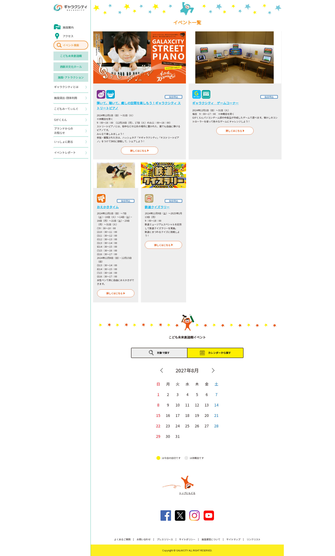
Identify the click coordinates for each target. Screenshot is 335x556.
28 (216, 425)
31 (177, 436)
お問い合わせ (144, 539)
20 (207, 415)
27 (207, 425)
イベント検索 (71, 45)
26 (197, 425)
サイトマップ (233, 539)
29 (158, 436)
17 (177, 415)
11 (187, 404)
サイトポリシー (187, 539)
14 (216, 404)
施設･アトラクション (71, 77)
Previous (161, 370)
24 (177, 425)
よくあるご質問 (122, 539)
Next (213, 370)
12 (197, 404)
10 (177, 404)
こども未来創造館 (71, 56)
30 (168, 436)
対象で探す (163, 353)
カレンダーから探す (219, 353)
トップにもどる (187, 493)
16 (168, 415)
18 (187, 415)
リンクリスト (254, 539)
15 (158, 415)
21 (216, 415)
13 (207, 404)
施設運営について (211, 539)
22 (158, 425)
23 (168, 425)
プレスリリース (165, 539)
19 (197, 415)
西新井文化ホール (71, 67)
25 (187, 425)
